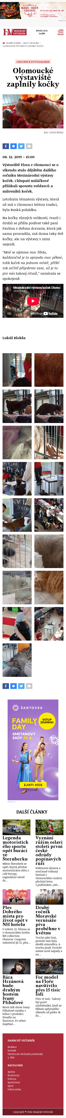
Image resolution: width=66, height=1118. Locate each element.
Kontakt (12, 1050)
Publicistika (14, 1089)
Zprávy (11, 1071)
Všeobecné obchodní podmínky (25, 1054)
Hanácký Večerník (15, 32)
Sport (11, 1085)
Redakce (12, 1047)
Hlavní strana (13, 43)
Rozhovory (13, 1075)
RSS (12, 1057)
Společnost (14, 1082)
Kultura (12, 1078)
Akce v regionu (32, 43)
